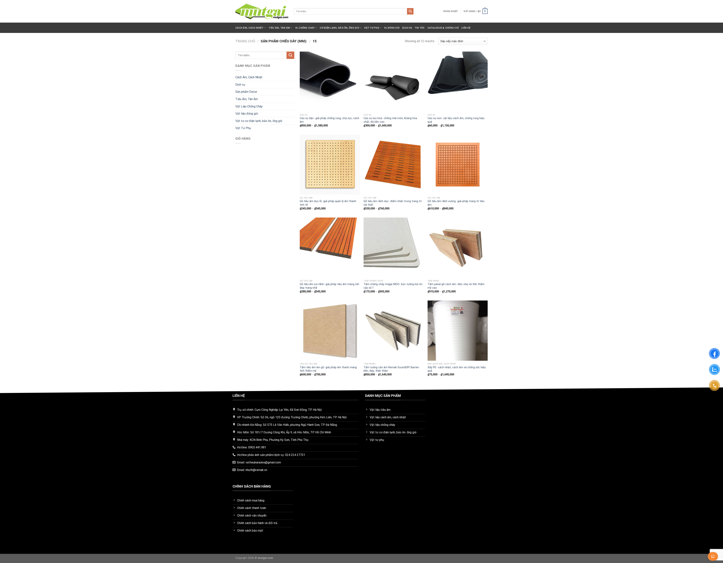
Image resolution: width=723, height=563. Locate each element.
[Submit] (410, 11)
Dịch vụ (407, 27)
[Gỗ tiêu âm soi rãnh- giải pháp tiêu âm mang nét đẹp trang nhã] (330, 248)
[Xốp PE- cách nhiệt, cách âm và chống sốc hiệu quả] (458, 331)
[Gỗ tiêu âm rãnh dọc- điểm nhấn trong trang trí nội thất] (394, 165)
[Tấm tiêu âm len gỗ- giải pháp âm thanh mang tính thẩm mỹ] (330, 331)
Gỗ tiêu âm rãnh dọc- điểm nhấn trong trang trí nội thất (393, 203)
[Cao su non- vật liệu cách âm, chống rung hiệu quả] (458, 82)
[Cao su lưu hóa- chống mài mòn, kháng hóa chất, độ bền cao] (394, 82)
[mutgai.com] (261, 11)
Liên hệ (465, 27)
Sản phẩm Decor (246, 92)
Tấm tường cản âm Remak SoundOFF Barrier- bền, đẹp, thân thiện (392, 369)
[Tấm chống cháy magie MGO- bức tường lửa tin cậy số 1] (394, 248)
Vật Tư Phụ (371, 27)
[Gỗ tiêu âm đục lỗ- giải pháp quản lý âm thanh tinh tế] (330, 165)
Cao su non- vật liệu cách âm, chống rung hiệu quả (456, 120)
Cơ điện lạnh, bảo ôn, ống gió (339, 27)
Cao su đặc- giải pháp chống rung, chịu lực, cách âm (329, 120)
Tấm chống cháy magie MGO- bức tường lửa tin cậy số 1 (393, 286)
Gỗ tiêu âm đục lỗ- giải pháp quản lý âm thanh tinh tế (328, 203)
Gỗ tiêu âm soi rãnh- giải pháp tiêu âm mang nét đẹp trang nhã (329, 286)
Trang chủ (245, 41)
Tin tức (420, 27)
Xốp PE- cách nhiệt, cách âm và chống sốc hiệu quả (457, 369)
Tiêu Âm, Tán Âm (279, 27)
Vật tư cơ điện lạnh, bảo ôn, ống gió (258, 121)
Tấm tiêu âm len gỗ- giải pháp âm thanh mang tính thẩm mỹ (328, 369)
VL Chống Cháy (305, 27)
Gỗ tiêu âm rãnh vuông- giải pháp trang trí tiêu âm (456, 203)
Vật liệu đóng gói (246, 113)
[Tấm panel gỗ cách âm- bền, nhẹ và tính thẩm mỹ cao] (458, 248)
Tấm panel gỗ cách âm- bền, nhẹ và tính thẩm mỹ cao (456, 286)
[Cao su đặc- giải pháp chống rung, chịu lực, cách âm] (330, 82)
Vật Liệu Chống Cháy (249, 106)
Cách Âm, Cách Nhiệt (249, 27)
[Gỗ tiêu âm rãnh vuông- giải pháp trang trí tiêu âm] (458, 165)
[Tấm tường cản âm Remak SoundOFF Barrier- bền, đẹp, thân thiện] (394, 331)
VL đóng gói (392, 27)
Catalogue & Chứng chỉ (443, 27)
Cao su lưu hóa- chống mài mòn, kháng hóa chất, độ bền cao (390, 120)
